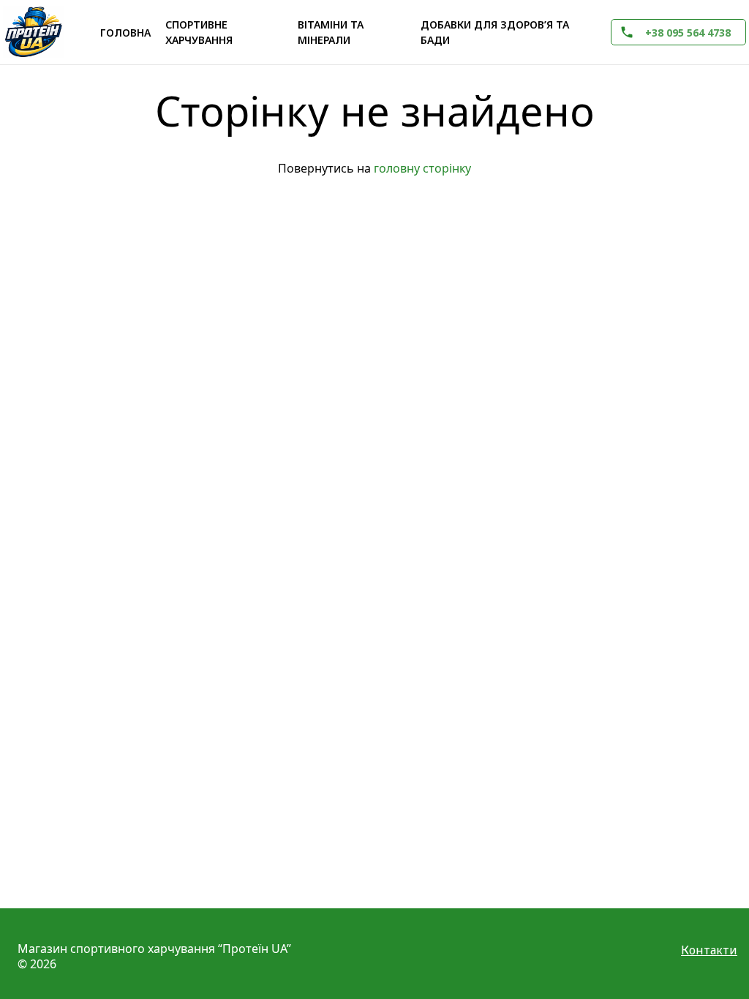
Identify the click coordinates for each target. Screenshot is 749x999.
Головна (125, 32)
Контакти (709, 950)
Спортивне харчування (199, 32)
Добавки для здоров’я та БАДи (495, 32)
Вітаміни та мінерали (331, 32)
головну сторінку (422, 168)
